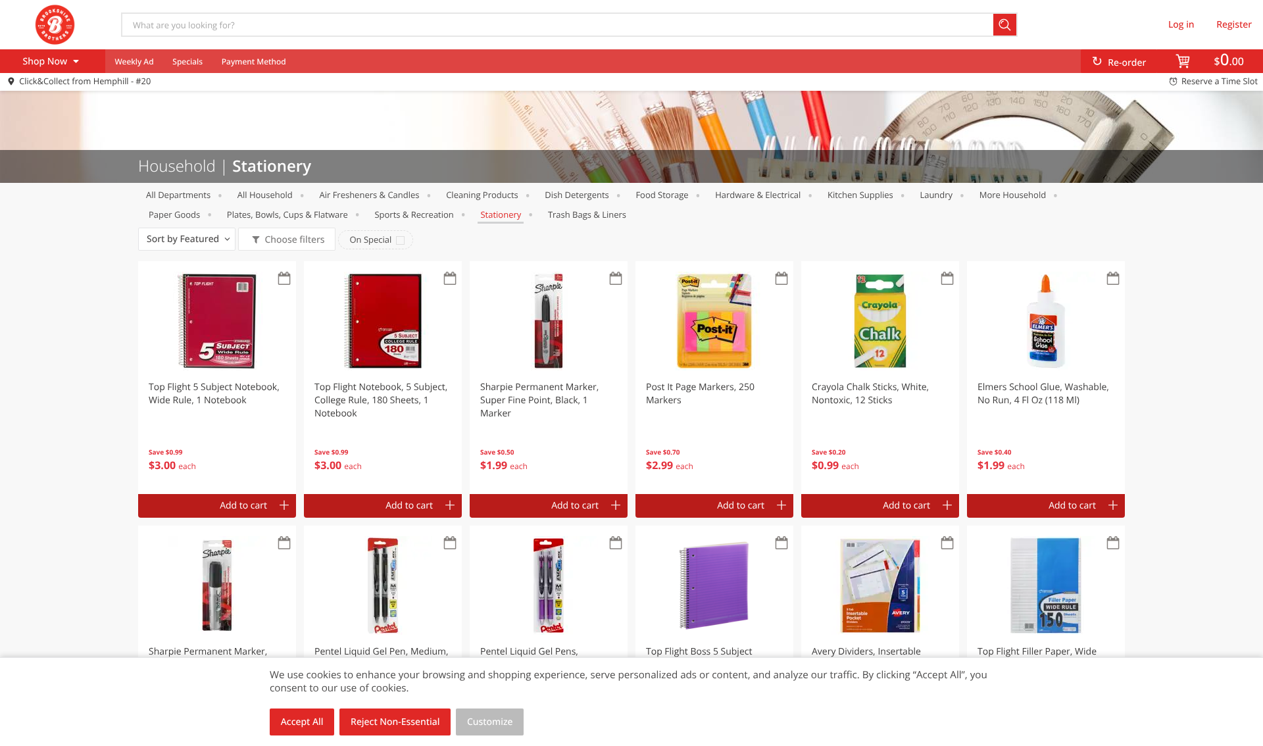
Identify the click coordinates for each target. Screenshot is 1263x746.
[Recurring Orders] (284, 279)
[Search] (1005, 24)
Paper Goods (174, 214)
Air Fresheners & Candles (369, 195)
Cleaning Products (482, 195)
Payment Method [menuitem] (254, 61)
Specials (187, 61)
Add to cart (243, 505)
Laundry (936, 195)
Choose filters (294, 240)
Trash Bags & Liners (587, 214)
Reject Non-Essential (395, 722)
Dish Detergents (576, 195)
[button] (217, 377)
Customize (490, 722)
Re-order (1127, 63)
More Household (1012, 195)
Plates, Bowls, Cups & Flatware (287, 214)
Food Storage (661, 195)
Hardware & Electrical (758, 195)
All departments (178, 195)
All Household (265, 195)
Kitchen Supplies (860, 195)
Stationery (500, 214)
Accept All (302, 722)
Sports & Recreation (413, 214)
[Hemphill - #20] (54, 24)
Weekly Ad (133, 61)
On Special (370, 239)
